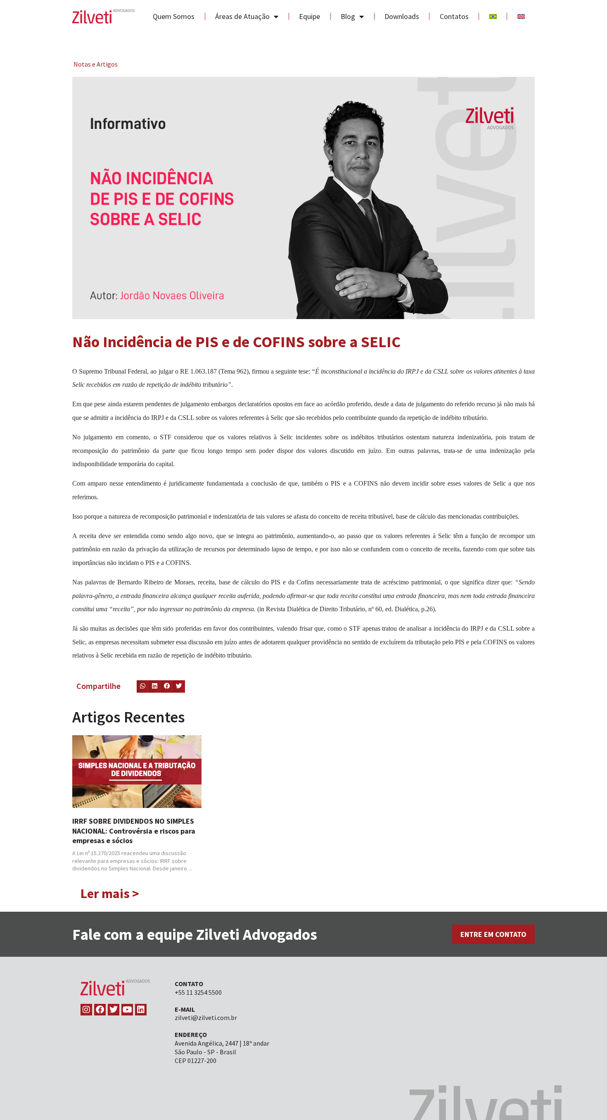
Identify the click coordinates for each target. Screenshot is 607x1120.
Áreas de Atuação (242, 16)
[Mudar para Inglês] (521, 16)
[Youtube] (127, 1009)
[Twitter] (113, 1009)
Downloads (401, 16)
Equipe (309, 16)
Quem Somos (173, 16)
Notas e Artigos (96, 64)
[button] (143, 686)
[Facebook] (100, 1009)
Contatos (454, 16)
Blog (348, 16)
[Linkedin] (141, 1009)
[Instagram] (86, 1009)
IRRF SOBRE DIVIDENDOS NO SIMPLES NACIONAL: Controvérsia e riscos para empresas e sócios (133, 830)
